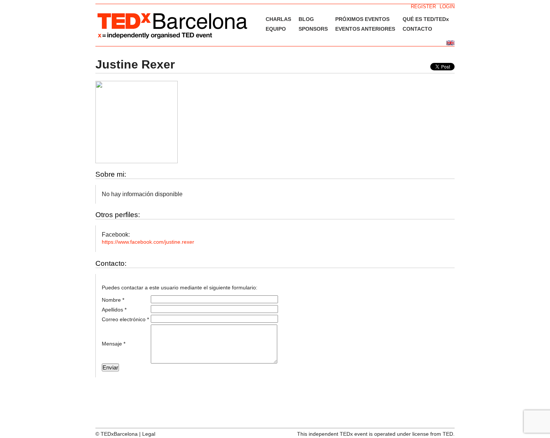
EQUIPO (276, 29)
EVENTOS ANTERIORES (365, 29)
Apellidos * (114, 310)
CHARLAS (278, 19)
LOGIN (447, 6)
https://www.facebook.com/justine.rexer (148, 242)
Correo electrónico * (125, 319)
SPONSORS (313, 29)
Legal (148, 434)
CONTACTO (417, 29)
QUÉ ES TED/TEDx (426, 19)
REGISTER (423, 6)
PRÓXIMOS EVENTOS (362, 19)
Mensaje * (113, 344)
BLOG (306, 19)
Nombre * (113, 300)
